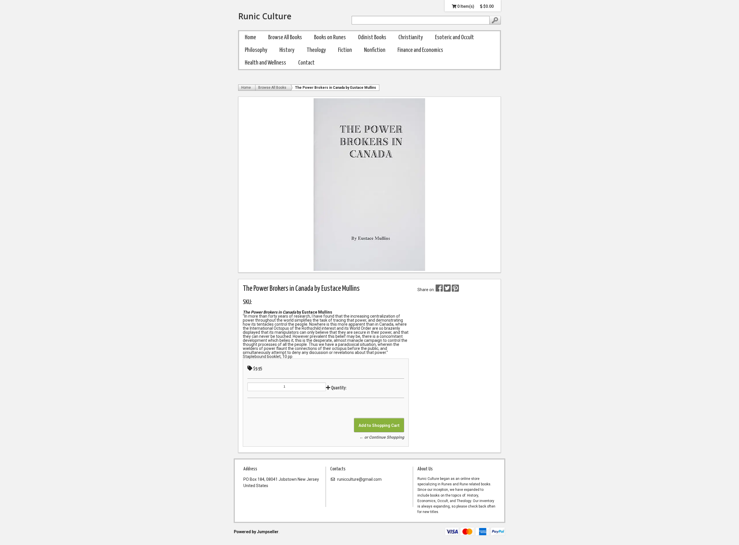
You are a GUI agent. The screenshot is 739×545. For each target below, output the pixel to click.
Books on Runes (330, 37)
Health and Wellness (265, 63)
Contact (306, 63)
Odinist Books (372, 37)
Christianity (410, 37)
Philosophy (256, 50)
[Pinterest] (455, 289)
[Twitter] (448, 289)
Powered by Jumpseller (256, 531)
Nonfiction (374, 50)
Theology (316, 50)
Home (250, 37)
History (286, 50)
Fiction (345, 50)
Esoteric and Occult (454, 37)
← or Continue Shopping (381, 437)
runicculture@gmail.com (359, 479)
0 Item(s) (465, 6)
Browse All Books (285, 37)
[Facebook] (439, 289)
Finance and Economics (420, 50)
